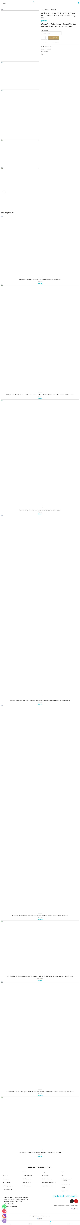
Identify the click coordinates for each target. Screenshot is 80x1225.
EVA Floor (47, 9)
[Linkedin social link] (51, 54)
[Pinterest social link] (49, 54)
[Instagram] (72, 1201)
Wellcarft (53, 9)
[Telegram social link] (53, 54)
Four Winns (40, 978)
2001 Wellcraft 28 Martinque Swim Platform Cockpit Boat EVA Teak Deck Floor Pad (40, 510)
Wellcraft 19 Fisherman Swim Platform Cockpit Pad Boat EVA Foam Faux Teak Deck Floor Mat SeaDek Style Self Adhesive (40, 700)
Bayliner (40, 396)
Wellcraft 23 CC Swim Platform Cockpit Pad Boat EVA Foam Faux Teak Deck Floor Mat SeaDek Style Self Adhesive (40, 915)
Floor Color (44, 30)
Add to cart (53, 38)
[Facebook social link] (46, 54)
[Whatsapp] (4, 1206)
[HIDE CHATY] (4, 1221)
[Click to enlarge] (3, 192)
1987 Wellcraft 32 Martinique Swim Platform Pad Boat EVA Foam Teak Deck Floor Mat (40, 1152)
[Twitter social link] (47, 54)
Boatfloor (46, 51)
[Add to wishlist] (41, 276)
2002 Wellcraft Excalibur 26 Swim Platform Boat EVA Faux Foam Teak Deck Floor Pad (40, 279)
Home (42, 9)
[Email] (4, 1211)
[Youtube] (76, 1201)
